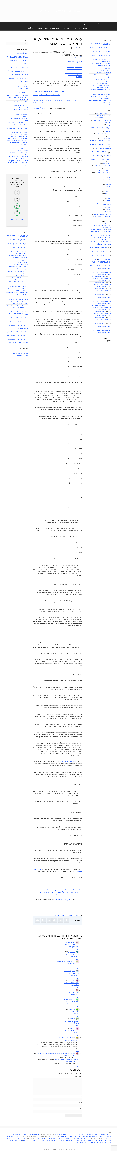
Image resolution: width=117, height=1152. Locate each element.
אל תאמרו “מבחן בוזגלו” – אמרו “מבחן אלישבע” (46, 95)
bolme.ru (72, 1028)
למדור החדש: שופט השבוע (62, 1134)
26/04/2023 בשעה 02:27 (71, 992)
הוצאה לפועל (107, 179)
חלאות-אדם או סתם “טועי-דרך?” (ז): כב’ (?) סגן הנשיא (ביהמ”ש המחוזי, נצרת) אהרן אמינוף (100, 237)
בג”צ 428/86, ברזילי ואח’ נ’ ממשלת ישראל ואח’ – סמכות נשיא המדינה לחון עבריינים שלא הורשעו (17, 124)
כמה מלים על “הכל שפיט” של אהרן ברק (18, 132)
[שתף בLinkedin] (43, 920)
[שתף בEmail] (49, 920)
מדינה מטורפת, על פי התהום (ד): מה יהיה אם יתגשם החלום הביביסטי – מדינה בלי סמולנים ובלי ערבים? (18, 327)
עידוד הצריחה (107, 191)
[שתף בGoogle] (54, 920)
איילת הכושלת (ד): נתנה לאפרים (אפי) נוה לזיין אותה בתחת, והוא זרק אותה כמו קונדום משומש (17, 62)
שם (81, 1096)
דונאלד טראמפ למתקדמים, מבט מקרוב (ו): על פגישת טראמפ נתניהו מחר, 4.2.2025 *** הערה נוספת (17, 307)
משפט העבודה (107, 207)
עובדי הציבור (108, 175)
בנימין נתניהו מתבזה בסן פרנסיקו (20, 165)
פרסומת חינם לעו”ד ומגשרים (52, 28)
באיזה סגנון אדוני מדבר (105, 138)
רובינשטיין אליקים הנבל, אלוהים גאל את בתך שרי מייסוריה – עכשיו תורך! (91, 1134)
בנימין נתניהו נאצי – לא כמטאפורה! (102, 77)
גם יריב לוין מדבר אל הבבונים (104, 83)
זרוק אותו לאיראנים (41, 108)
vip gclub (108, 235)
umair (109, 229)
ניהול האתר (58, 1151)
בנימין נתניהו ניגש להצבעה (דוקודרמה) (101, 63)
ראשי (102, 24)
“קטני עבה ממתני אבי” (22, 88)
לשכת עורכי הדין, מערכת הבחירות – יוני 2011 (100, 140)
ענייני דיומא (108, 196)
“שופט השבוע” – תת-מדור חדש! (20, 101)
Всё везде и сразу (69, 999)
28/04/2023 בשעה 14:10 (71, 954)
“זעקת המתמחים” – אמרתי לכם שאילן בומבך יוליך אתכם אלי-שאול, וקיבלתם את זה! (101, 225)
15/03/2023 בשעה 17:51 (71, 1011)
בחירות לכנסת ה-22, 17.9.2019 (103, 115)
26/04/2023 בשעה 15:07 (71, 973)
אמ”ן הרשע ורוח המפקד (105, 105)
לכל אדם (109, 189)
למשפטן (109, 186)
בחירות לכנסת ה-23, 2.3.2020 (103, 118)
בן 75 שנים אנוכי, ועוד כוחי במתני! (46, 1138)
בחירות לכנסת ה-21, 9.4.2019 (103, 113)
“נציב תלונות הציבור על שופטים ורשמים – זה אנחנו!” (72, 1138)
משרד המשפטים (107, 122)
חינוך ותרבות (108, 212)
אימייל (80, 1103)
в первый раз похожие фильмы (65, 961)
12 (69, 48)
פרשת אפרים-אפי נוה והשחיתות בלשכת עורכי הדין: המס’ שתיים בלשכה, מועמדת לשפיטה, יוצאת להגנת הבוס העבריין (17, 148)
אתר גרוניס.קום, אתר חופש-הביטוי (70, 1136)
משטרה (109, 198)
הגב (77, 949)
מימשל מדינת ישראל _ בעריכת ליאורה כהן (101, 151)
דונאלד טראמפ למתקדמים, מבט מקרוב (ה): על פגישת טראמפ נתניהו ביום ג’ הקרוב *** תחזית (17, 313)
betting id (108, 224)
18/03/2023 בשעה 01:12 (71, 1002)
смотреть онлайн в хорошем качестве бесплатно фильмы (56, 1053)
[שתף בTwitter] (60, 920)
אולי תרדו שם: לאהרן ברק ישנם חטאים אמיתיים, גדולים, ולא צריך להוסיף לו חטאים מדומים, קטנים (100, 243)
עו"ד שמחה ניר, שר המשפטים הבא (102, 120)
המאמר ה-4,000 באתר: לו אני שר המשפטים (49, 91)
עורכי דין (109, 136)
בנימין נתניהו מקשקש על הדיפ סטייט (102, 94)
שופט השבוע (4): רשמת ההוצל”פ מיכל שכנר (17, 95)
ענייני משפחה (107, 182)
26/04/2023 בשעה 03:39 (71, 983)
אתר (81, 1109)
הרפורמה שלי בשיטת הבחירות (68, 761)
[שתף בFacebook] (66, 920)
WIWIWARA (108, 265)
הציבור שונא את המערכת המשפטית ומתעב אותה (26, 1134)
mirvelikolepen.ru (69, 971)
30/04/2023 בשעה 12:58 (71, 945)
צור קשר (39, 28)
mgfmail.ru (71, 980)
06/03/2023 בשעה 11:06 (71, 1021)
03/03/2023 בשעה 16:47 (71, 1031)
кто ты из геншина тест (67, 1038)
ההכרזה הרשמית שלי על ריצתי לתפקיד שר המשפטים (67, 1140)
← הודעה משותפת (38, 930)
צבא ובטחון (108, 200)
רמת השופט (108, 131)
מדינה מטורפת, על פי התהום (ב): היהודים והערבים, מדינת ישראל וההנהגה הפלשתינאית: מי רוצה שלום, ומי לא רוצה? (18, 341)
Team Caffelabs (106, 241)
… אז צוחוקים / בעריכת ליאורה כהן (103, 216)
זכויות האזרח (108, 184)
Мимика (72, 1019)
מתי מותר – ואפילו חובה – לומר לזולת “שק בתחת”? (37, 1140)
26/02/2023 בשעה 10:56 (71, 1040)
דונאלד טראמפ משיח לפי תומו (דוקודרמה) (101, 90)
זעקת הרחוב (108, 193)
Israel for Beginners (103, 170)
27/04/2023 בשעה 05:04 (71, 964)
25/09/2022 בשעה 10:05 (71, 1056)
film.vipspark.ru (70, 942)
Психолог (72, 1009)
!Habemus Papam (106, 92)
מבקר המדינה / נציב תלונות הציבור (102, 165)
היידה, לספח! (108, 68)
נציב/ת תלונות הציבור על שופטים (103, 133)
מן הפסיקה (108, 209)
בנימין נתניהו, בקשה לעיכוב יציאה (20, 84)
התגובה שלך (78, 1076)
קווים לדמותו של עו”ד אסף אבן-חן (20, 112)
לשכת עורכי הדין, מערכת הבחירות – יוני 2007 (100, 144)
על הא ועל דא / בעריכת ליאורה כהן (102, 214)
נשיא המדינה (108, 168)
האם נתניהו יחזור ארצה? (22, 86)
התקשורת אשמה (107, 163)
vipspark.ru (71, 952)
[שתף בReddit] (37, 920)
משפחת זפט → (77, 930)
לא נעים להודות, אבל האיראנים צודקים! (101, 74)
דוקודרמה (83, 24)
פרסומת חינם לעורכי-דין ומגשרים (103, 149)
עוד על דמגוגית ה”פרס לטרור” (104, 66)
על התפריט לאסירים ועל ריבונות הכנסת (18, 299)
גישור (109, 177)
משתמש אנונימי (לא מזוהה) (104, 259)
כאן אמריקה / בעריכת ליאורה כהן (103, 172)
